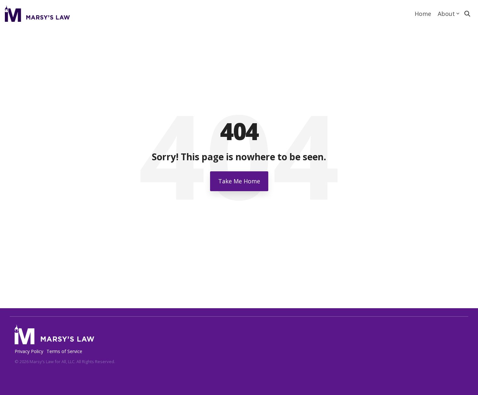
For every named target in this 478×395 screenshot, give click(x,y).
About (446, 14)
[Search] (467, 14)
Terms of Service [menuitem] (64, 351)
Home (423, 14)
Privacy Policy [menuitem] (29, 351)
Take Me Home (239, 181)
